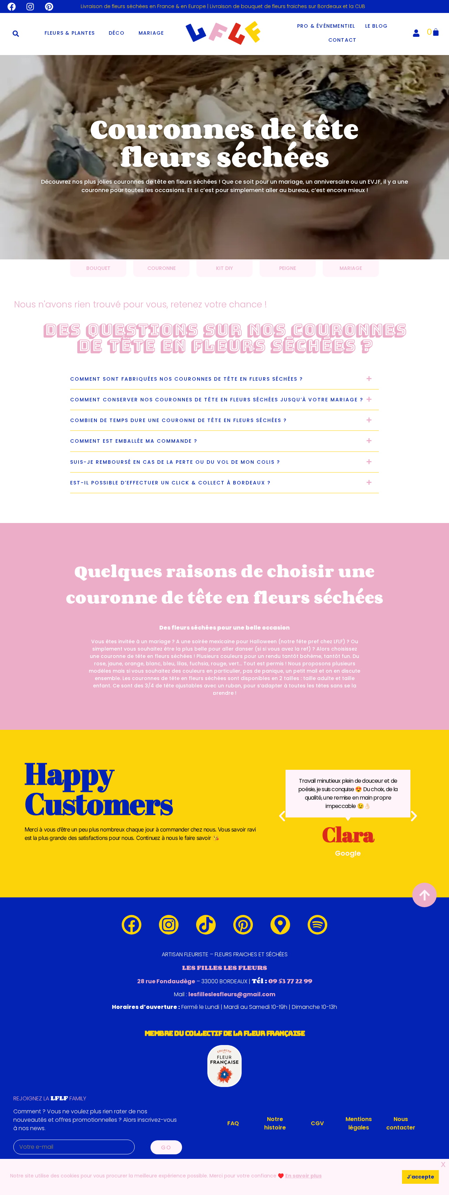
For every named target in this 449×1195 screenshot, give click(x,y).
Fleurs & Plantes (70, 32)
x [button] (443, 1164)
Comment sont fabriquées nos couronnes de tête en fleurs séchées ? (186, 378)
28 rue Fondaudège (166, 981)
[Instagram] (30, 7)
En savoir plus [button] (303, 1175)
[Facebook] (12, 7)
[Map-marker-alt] (280, 925)
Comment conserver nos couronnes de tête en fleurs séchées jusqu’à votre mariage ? (216, 399)
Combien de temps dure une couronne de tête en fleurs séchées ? (178, 420)
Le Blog (376, 25)
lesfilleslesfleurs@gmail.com (231, 994)
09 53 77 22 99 (290, 981)
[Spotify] (317, 925)
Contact (342, 39)
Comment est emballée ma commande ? (133, 440)
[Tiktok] (206, 925)
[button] (16, 33)
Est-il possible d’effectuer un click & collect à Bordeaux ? (170, 482)
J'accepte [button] (420, 1176)
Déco (117, 32)
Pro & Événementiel (326, 25)
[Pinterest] (49, 7)
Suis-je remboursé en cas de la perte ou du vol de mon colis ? (175, 462)
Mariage (151, 32)
